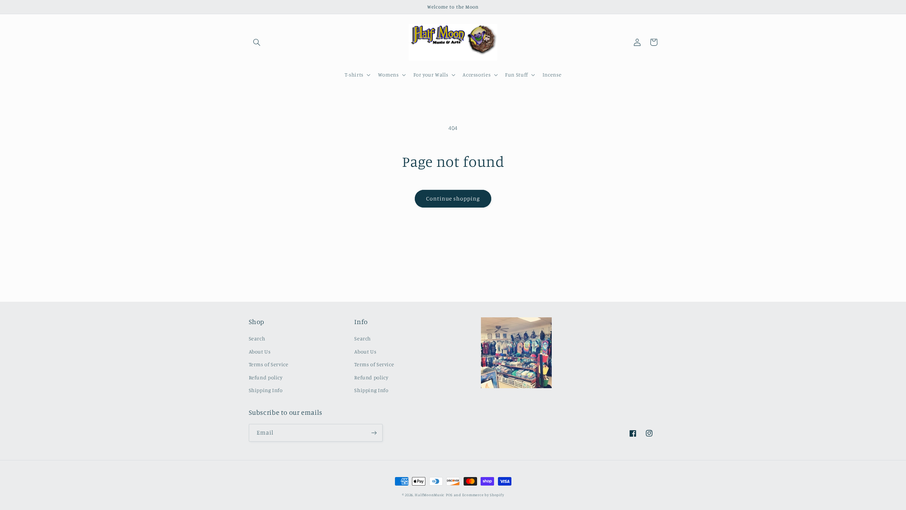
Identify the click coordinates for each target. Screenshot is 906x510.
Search (257, 338)
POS (449, 495)
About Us (260, 351)
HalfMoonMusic (430, 495)
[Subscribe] (374, 432)
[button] (257, 42)
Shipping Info (266, 390)
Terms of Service (268, 364)
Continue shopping (453, 198)
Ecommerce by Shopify (483, 495)
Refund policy (266, 377)
